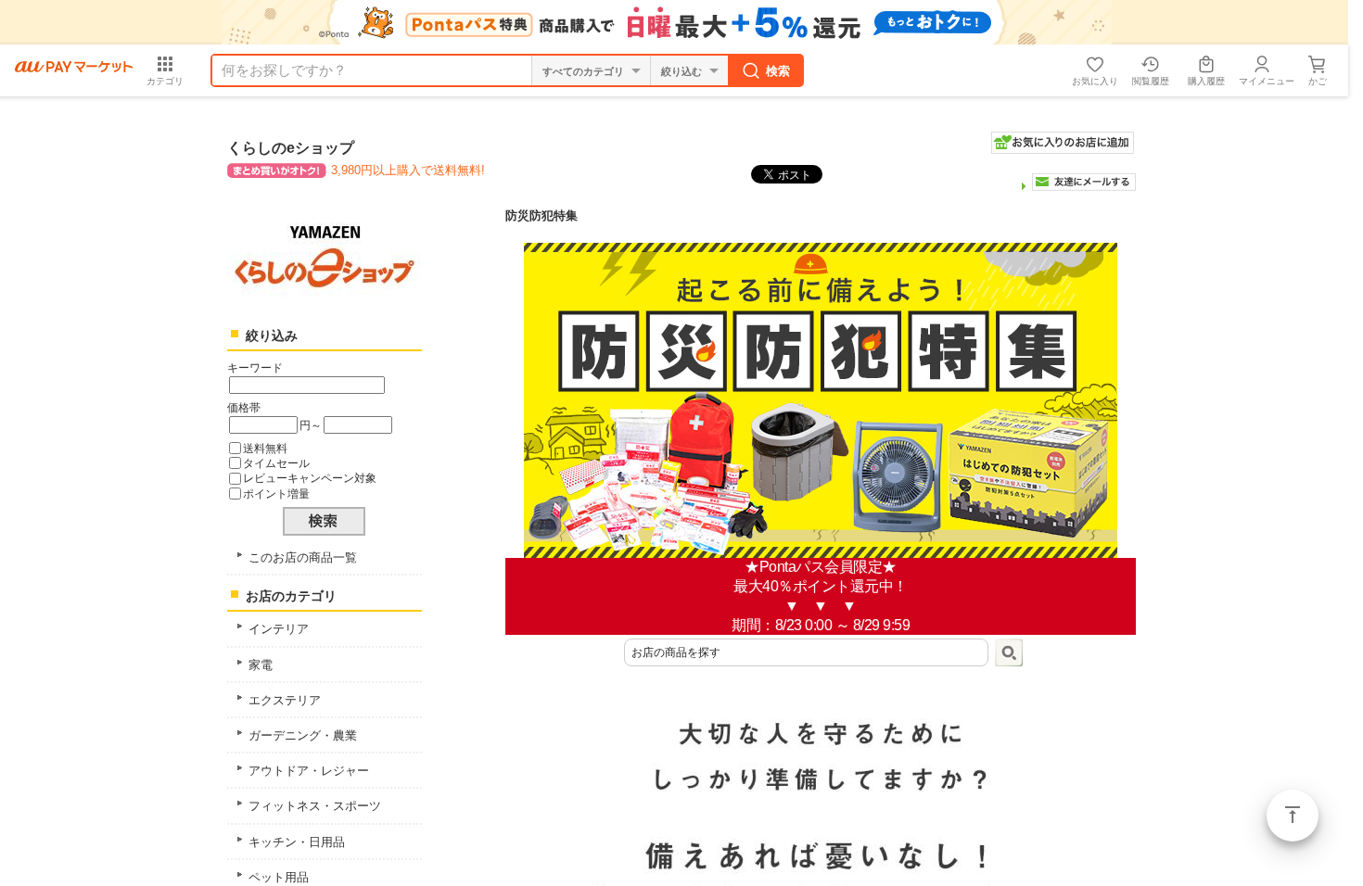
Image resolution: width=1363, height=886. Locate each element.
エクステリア (284, 700)
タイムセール (276, 463)
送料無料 (265, 448)
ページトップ (1292, 816)
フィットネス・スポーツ (314, 806)
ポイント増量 (276, 493)
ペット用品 (278, 877)
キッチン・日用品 (296, 842)
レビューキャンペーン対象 (309, 478)
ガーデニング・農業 (302, 735)
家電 (260, 665)
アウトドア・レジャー (308, 771)
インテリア (278, 629)
